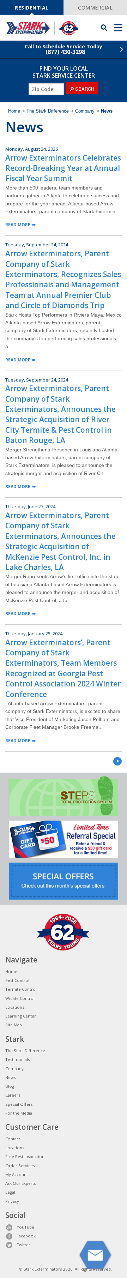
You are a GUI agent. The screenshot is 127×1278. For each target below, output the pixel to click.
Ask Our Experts (20, 1183)
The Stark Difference (47, 111)
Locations (14, 1007)
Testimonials (17, 1059)
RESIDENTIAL (32, 7)
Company (85, 111)
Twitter (23, 1244)
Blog (9, 1086)
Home (14, 111)
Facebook (26, 1235)
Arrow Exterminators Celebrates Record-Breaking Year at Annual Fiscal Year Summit (63, 168)
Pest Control (17, 980)
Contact (12, 1138)
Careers (12, 1095)
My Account (16, 1174)
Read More (17, 224)
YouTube (25, 1227)
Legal (10, 1192)
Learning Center (20, 1016)
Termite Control (21, 989)
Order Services (20, 1165)
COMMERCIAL (95, 7)
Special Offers (18, 1104)
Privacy (12, 1201)
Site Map (13, 1024)
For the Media (18, 1113)
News (10, 1077)
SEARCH (84, 88)
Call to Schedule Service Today (63, 49)
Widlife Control (20, 998)
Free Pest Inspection (24, 1156)
